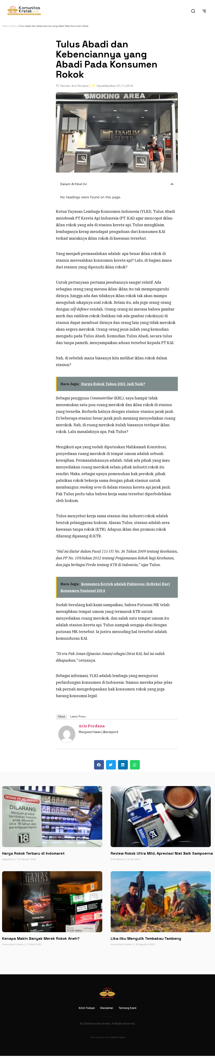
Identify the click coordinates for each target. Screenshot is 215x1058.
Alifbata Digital (117, 1037)
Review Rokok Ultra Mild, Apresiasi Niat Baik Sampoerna (162, 853)
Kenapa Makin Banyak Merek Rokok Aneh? (41, 938)
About (61, 716)
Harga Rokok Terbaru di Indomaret (33, 853)
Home (5, 26)
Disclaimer (106, 1008)
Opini (13, 26)
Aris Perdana (92, 726)
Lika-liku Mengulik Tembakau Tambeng (146, 938)
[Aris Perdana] (66, 741)
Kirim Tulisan (87, 1008)
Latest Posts (78, 716)
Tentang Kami (127, 1008)
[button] (171, 184)
